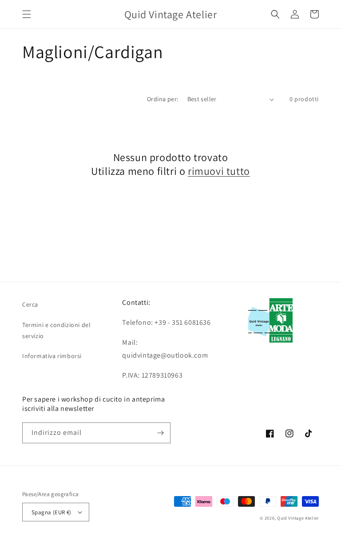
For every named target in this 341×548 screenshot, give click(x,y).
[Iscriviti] (160, 432)
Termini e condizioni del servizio (56, 330)
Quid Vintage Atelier (298, 518)
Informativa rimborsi (52, 356)
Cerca (30, 304)
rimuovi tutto (219, 171)
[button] (26, 14)
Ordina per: (162, 99)
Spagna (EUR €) (51, 512)
